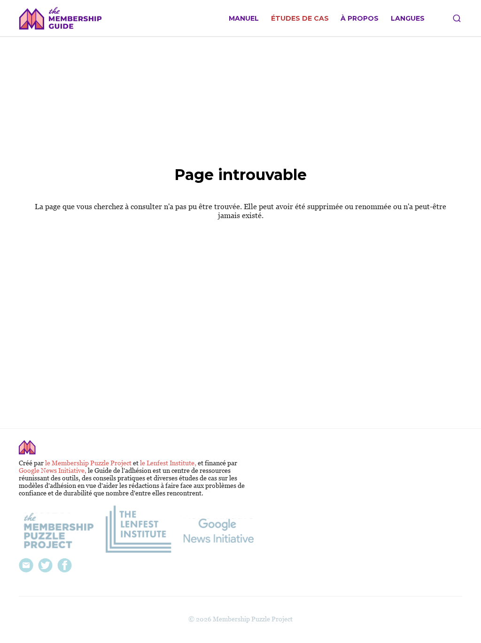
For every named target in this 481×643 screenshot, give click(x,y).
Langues (408, 19)
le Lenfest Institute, (169, 463)
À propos (360, 19)
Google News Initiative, (53, 470)
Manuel (244, 19)
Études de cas (300, 19)
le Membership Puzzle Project (89, 463)
